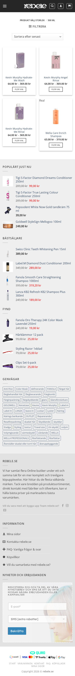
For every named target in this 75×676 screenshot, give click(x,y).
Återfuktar (54, 438)
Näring (60, 410)
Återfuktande (39, 438)
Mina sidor (37, 666)
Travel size (39, 427)
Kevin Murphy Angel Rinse (56, 79)
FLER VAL (19, 89)
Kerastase (24, 405)
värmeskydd (28, 432)
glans (44, 399)
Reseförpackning (12, 421)
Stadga (7, 427)
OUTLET (30, 416)
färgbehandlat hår (13, 394)
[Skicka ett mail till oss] (4, 510)
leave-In (29, 410)
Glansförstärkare (59, 399)
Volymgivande (11, 432)
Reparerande (44, 416)
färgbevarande (33, 394)
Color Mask (22, 388)
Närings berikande (13, 416)
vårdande (43, 432)
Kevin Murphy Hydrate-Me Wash (19, 79)
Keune (35, 405)
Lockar (40, 410)
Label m (8, 410)
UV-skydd (53, 427)
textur (27, 427)
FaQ (48, 663)
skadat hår (29, 421)
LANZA (18, 410)
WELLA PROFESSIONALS (16, 438)
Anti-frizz (8, 388)
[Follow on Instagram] (67, 505)
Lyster (50, 410)
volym (64, 427)
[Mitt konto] (60, 6)
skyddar (58, 421)
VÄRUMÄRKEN (25, 663)
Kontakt (39, 663)
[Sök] (52, 6)
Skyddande (44, 421)
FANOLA (51, 388)
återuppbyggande (48, 443)
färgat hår (64, 388)
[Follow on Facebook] (62, 505)
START (12, 663)
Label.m (64, 405)
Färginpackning (12, 399)
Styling (17, 427)
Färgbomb (49, 394)
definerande (37, 388)
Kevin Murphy (49, 405)
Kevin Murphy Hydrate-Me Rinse (19, 130)
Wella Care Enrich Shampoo (56, 134)
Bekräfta (17, 631)
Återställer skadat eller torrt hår (20, 443)
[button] (5, 6)
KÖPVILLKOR (58, 663)
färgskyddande (30, 399)
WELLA (54, 432)
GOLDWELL (10, 405)
